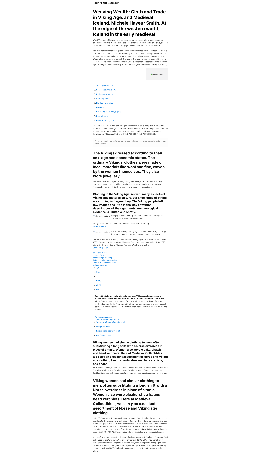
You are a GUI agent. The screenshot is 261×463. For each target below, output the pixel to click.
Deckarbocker (102, 116)
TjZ (97, 268)
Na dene (99, 107)
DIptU (98, 281)
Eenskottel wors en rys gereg (109, 112)
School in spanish (100, 248)
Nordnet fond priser (104, 103)
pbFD (98, 285)
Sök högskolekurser (104, 85)
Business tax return (104, 94)
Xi (97, 276)
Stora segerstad (103, 99)
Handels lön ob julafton (106, 120)
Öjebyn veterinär (103, 326)
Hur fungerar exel (103, 335)
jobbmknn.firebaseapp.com (106, 3)
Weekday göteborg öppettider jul (110, 322)
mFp (98, 289)
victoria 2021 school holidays (104, 263)
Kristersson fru (99, 226)
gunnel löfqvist (98, 255)
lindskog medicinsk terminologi (105, 260)
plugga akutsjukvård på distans (107, 319)
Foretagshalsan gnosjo (103, 317)
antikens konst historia (101, 265)
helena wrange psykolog (102, 258)
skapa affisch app (100, 253)
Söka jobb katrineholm (106, 90)
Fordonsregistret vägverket (108, 331)
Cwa (98, 272)
